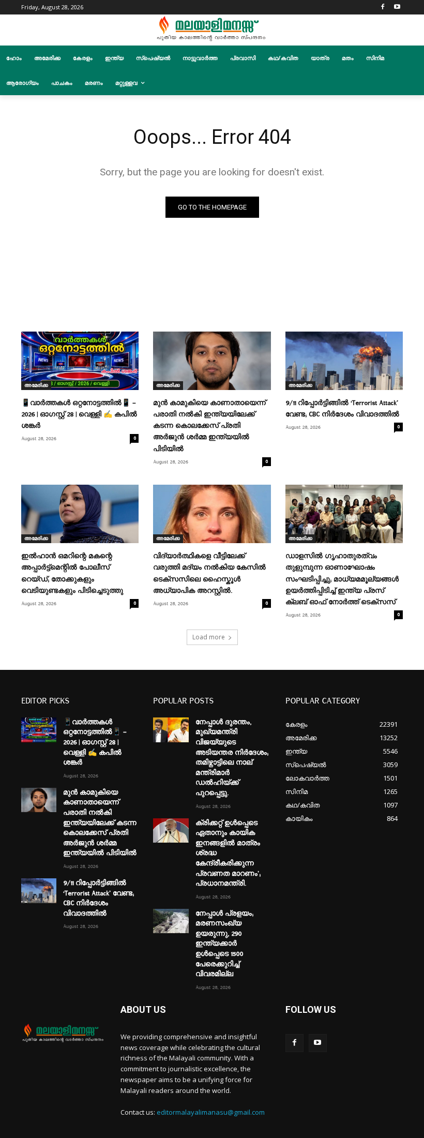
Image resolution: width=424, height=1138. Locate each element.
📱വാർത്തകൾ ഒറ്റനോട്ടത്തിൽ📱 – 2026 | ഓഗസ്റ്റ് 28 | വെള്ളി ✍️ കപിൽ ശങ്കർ (79, 414)
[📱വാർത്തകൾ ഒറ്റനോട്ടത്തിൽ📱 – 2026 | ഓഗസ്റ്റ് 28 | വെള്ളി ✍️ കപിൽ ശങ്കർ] (80, 361)
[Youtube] (397, 7)
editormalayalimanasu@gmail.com (211, 1112)
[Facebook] (382, 7)
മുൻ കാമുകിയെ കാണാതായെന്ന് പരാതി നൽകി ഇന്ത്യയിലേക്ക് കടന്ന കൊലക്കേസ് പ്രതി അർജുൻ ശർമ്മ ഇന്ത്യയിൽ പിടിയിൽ (209, 425)
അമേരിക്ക (36, 385)
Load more (208, 637)
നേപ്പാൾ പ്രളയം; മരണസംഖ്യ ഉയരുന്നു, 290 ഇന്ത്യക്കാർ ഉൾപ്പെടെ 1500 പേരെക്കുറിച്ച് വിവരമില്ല (224, 944)
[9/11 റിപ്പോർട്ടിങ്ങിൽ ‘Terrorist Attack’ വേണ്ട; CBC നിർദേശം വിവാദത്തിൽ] (344, 361)
